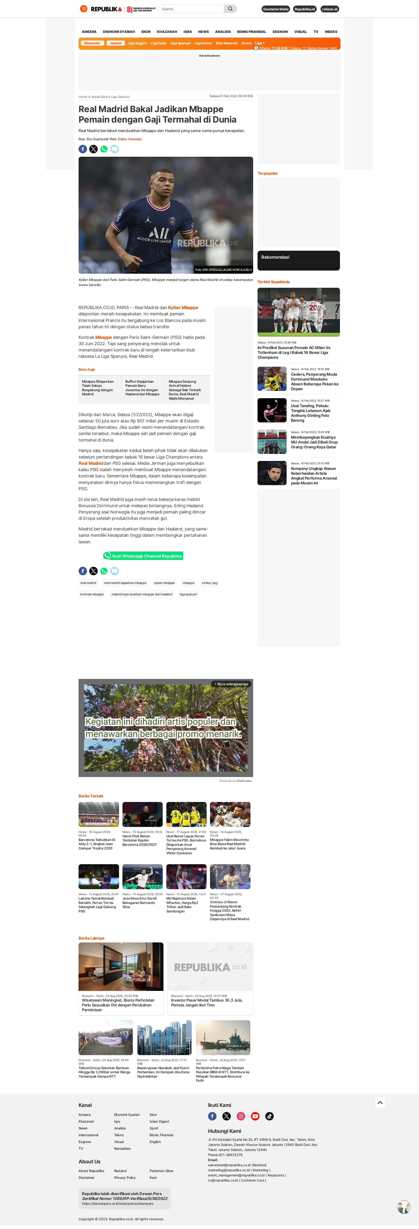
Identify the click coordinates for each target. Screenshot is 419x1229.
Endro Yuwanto (129, 139)
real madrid (88, 583)
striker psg (210, 583)
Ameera (85, 1114)
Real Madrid (91, 463)
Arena (246, 43)
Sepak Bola (99, 97)
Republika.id (305, 9)
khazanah (167, 32)
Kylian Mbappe (182, 307)
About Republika (91, 1171)
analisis (223, 32)
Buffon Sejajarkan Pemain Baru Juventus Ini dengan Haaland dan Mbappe (142, 387)
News (83, 1128)
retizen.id (330, 9)
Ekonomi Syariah (119, 32)
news (203, 32)
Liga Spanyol (180, 43)
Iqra (117, 1121)
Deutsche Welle (275, 9)
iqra (188, 32)
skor (145, 32)
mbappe (188, 583)
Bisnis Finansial (251, 32)
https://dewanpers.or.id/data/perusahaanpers (117, 1203)
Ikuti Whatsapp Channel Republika (147, 556)
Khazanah (86, 1121)
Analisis (120, 1128)
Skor (153, 1114)
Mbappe (104, 337)
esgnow (280, 32)
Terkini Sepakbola (274, 281)
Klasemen (92, 43)
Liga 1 (260, 43)
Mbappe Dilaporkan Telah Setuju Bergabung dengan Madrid (97, 387)
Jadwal (115, 43)
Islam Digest (159, 1121)
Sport (154, 1128)
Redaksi (120, 1171)
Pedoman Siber (161, 1171)
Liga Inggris (137, 43)
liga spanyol (188, 594)
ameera (89, 32)
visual (300, 32)
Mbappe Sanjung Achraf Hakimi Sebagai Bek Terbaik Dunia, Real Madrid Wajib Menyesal (185, 389)
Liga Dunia (203, 43)
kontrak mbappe (92, 594)
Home (83, 97)
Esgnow (85, 1142)
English (155, 1142)
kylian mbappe (164, 583)
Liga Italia (158, 43)
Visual (119, 1142)
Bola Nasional (227, 43)
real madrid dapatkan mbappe (125, 583)
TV (316, 32)
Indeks (331, 32)
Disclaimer (87, 1177)
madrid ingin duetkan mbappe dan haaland (142, 594)
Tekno (119, 1135)
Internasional (88, 1135)
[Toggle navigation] (84, 9)
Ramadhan (122, 1148)
